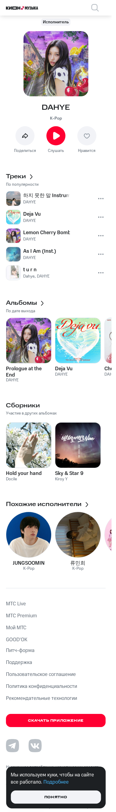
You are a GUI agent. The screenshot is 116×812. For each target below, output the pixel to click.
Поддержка (19, 662)
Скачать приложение (56, 720)
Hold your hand (24, 473)
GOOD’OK (16, 639)
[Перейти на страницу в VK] (35, 745)
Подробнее (56, 782)
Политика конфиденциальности (41, 686)
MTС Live (16, 603)
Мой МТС (16, 627)
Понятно (55, 797)
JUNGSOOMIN (29, 563)
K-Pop (56, 118)
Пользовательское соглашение (41, 674)
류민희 (77, 563)
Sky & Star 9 (69, 473)
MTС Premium (21, 615)
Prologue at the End (24, 372)
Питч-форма (20, 650)
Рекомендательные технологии (41, 698)
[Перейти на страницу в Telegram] (12, 745)
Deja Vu (64, 369)
